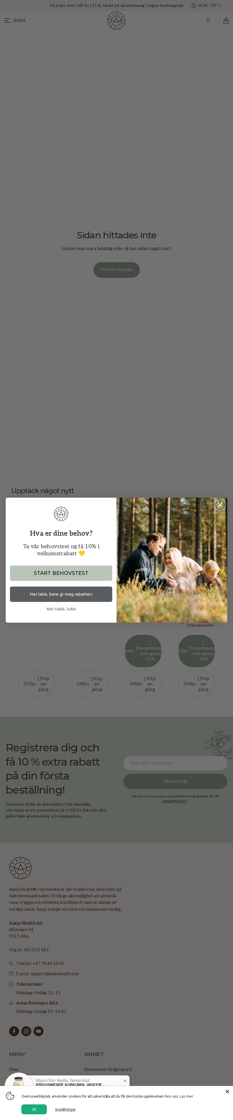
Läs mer (186, 1096)
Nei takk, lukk (61, 609)
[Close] (227, 1091)
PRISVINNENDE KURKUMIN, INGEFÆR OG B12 (71, 1085)
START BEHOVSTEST (61, 573)
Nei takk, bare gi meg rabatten (61, 594)
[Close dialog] (220, 505)
